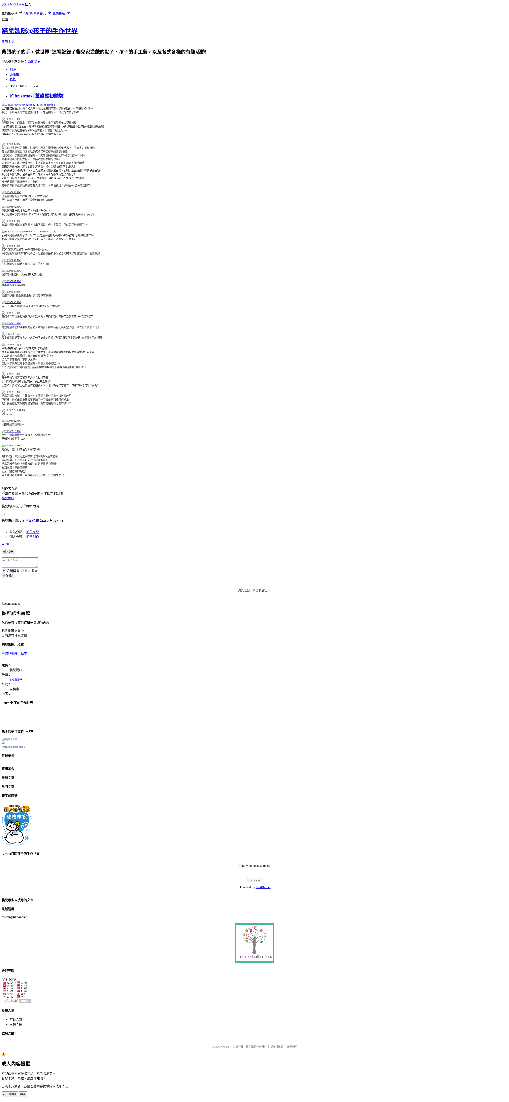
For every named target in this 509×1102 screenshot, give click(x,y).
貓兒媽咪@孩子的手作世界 (40, 30)
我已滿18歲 (9, 1094)
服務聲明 (292, 1046)
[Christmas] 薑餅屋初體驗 (37, 95)
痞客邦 (30, 521)
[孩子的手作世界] (3, 743)
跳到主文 (8, 42)
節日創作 (32, 536)
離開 (22, 1094)
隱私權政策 (276, 1046)
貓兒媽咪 (8, 498)
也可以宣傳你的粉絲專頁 (14, 747)
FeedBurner (263, 887)
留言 (39, 521)
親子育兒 (32, 532)
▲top (5, 543)
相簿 (13, 69)
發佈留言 (8, 575)
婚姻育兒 (34, 61)
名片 (13, 79)
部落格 (14, 74)
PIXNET (224, 1046)
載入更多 (8, 551)
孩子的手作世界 (9, 739)
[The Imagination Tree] (255, 962)
